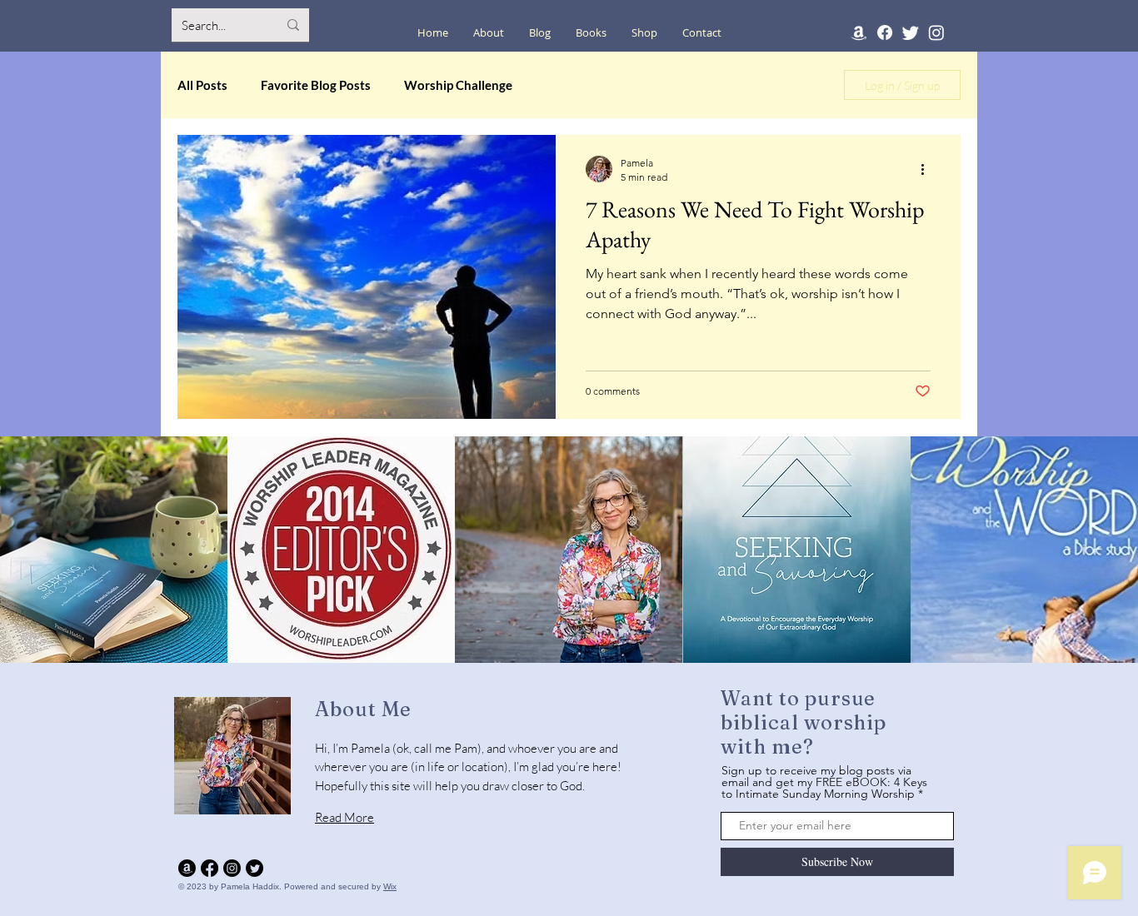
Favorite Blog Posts (316, 84)
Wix (390, 886)
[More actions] (928, 169)
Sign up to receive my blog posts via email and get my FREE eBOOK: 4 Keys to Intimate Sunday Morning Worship (824, 781)
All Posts (202, 84)
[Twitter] (911, 32)
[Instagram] (936, 32)
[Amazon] (859, 32)
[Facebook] (885, 32)
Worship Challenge (458, 84)
